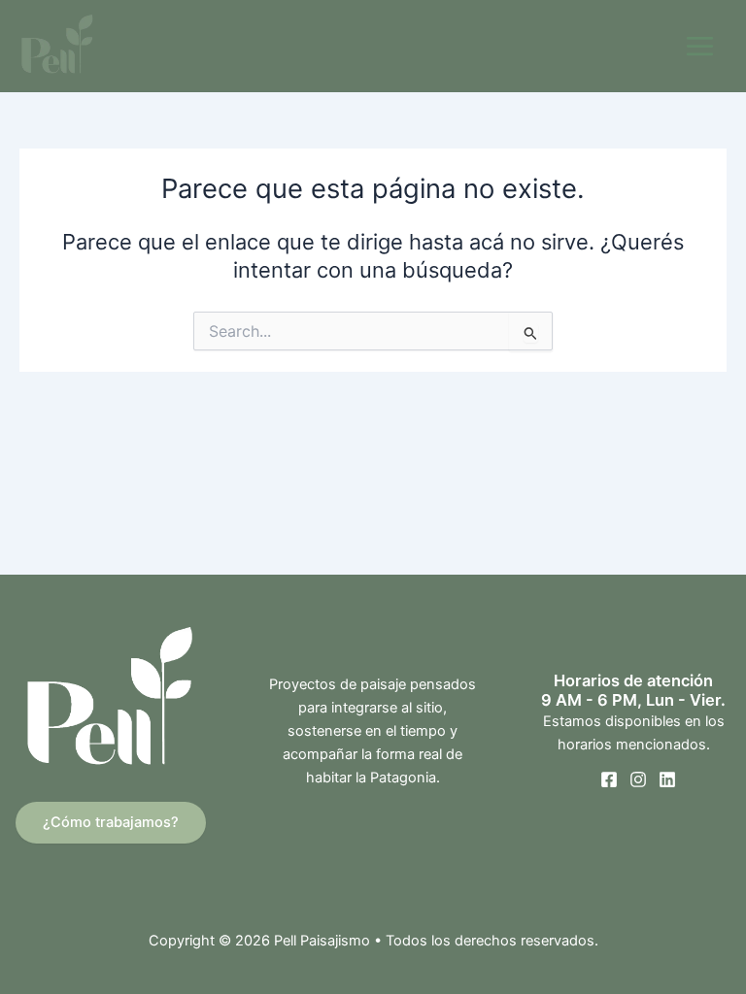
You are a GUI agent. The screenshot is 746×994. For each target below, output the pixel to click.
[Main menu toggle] (700, 46)
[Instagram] (638, 779)
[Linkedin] (667, 779)
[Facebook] (609, 779)
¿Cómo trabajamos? (111, 822)
